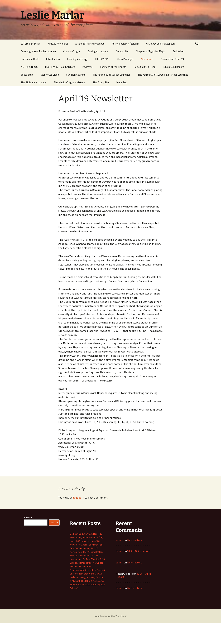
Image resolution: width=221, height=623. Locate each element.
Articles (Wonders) (58, 43)
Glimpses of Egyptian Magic (150, 51)
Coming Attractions (98, 51)
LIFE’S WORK (102, 59)
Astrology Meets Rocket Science (38, 51)
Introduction (53, 59)
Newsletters (147, 59)
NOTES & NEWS (29, 67)
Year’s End (121, 82)
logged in (78, 497)
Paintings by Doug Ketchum (60, 67)
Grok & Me (178, 51)
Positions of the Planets (113, 67)
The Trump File (101, 82)
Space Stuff (27, 74)
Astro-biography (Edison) (125, 43)
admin (119, 540)
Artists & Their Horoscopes (89, 43)
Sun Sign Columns (75, 74)
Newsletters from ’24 (172, 59)
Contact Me (122, 51)
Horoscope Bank (30, 59)
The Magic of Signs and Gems (69, 82)
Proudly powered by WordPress (110, 615)
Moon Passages (125, 59)
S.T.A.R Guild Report (173, 67)
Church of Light (71, 51)
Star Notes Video (50, 74)
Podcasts (87, 67)
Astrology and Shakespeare (160, 43)
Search (28, 517)
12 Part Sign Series (31, 43)
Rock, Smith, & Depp (145, 67)
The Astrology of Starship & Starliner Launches (163, 74)
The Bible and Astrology (33, 82)
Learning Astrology (77, 59)
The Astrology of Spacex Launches (111, 74)
